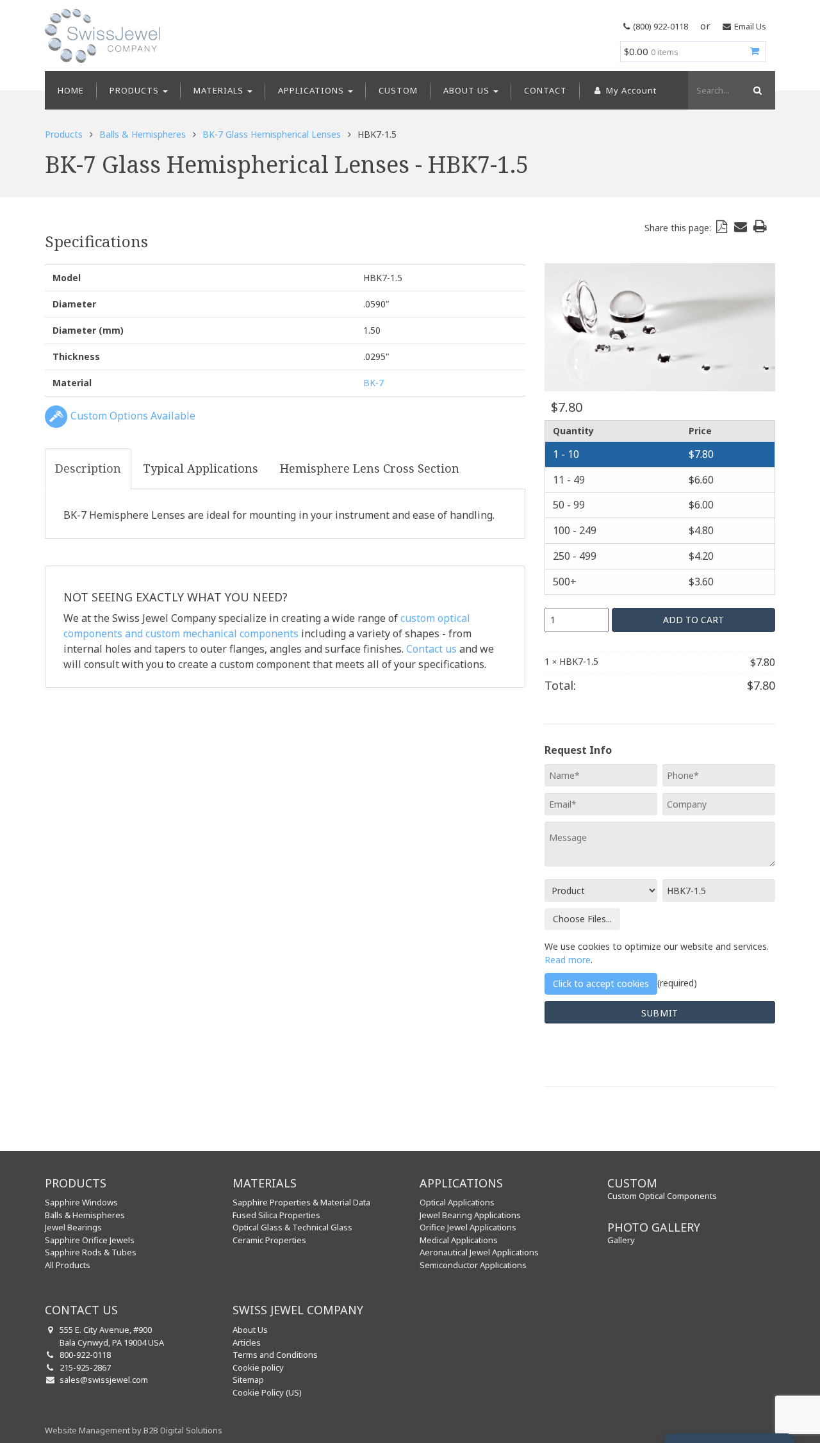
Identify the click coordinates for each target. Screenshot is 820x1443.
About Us (467, 90)
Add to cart (693, 620)
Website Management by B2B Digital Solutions (133, 1430)
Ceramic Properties (269, 1240)
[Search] (756, 90)
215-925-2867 (85, 1367)
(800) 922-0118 (660, 26)
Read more (568, 960)
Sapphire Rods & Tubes (90, 1252)
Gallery (621, 1240)
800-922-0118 (85, 1354)
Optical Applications (457, 1202)
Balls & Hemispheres (142, 134)
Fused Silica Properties (276, 1215)
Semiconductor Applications (473, 1265)
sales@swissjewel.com (104, 1379)
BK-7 (373, 383)
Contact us (431, 649)
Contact (545, 90)
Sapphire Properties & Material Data (301, 1202)
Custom (398, 90)
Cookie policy (258, 1367)
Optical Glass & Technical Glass (292, 1227)
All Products (67, 1265)
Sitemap (248, 1379)
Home (71, 90)
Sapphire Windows (81, 1202)
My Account (630, 90)
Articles (247, 1342)
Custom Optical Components (662, 1196)
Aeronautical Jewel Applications (479, 1252)
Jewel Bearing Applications (470, 1215)
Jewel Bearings (73, 1227)
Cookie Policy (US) (267, 1392)
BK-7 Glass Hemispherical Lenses (271, 134)
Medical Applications (459, 1240)
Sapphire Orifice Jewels (90, 1240)
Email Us (750, 26)
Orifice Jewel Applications (468, 1227)
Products (135, 90)
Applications (312, 90)
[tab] (88, 468)
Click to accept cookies (601, 983)
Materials (219, 90)
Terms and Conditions (275, 1354)
